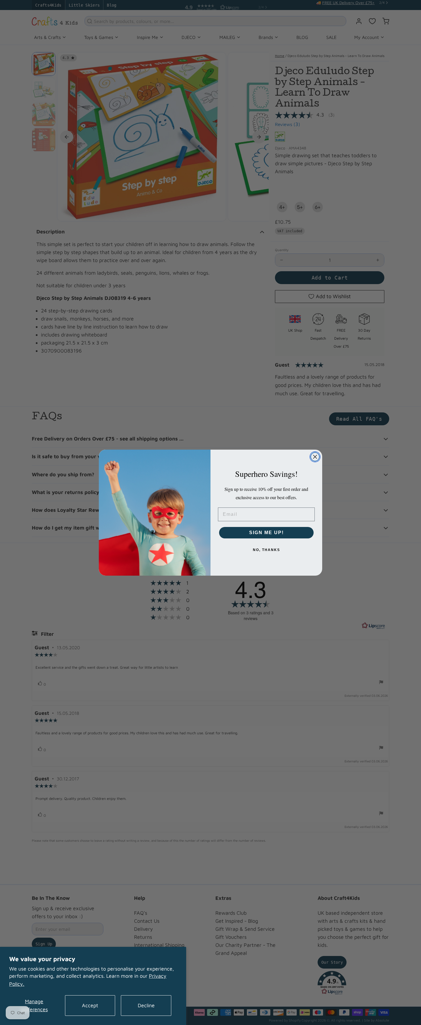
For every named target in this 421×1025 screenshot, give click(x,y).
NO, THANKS (266, 550)
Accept (90, 1005)
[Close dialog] (315, 457)
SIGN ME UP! (266, 532)
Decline (146, 1005)
